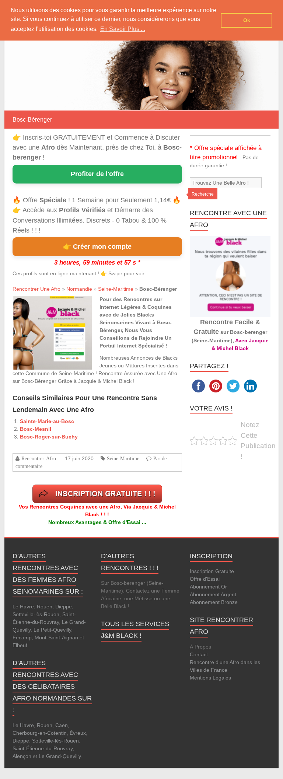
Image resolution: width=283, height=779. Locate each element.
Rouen (44, 606)
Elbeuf (20, 645)
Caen (61, 725)
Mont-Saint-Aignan (56, 637)
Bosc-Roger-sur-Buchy (49, 437)
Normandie (79, 289)
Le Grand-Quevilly (60, 756)
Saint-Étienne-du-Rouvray (43, 748)
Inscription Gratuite (212, 571)
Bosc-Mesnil (35, 429)
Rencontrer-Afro (38, 458)
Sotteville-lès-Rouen (36, 614)
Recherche (203, 194)
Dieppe (63, 606)
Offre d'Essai (205, 579)
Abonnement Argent (213, 594)
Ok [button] (246, 20)
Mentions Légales (210, 678)
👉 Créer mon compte (97, 246)
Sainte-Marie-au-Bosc (47, 421)
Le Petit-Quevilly (52, 630)
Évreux (78, 733)
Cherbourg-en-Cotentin (40, 733)
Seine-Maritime (115, 289)
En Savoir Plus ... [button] (122, 29)
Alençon (22, 756)
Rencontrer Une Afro (36, 289)
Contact (199, 654)
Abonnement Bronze (214, 602)
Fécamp (22, 637)
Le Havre (23, 606)
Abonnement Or (208, 587)
